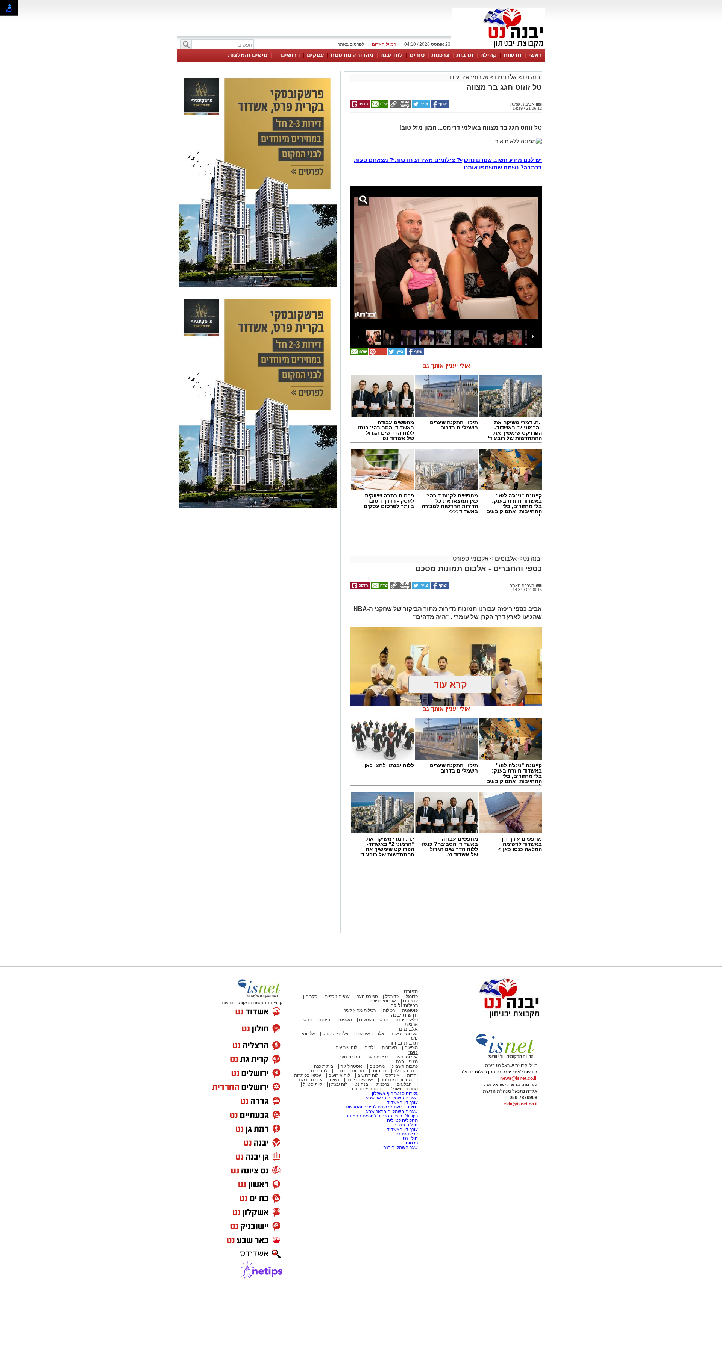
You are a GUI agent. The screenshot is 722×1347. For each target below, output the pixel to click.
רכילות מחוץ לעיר (360, 1010)
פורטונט (378, 1070)
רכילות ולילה (404, 1005)
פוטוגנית (410, 1010)
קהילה (488, 55)
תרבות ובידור (403, 1043)
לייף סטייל (312, 1084)
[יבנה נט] (494, 1018)
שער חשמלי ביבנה (400, 1147)
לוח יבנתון (338, 1084)
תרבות (464, 55)
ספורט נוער (367, 996)
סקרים (311, 996)
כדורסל (392, 996)
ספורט (411, 992)
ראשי (535, 55)
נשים (334, 1079)
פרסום (411, 1143)
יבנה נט (532, 77)
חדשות (513, 55)
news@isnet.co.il (518, 1078)
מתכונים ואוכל (404, 1089)
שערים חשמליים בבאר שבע (391, 1098)
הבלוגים (404, 1084)
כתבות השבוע (405, 1066)
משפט (346, 1019)
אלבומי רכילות (404, 1033)
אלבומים (506, 77)
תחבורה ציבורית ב (367, 1089)
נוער (413, 1052)
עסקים (315, 55)
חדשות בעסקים (373, 1019)
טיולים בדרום (405, 1125)
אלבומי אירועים (469, 77)
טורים (417, 55)
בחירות (326, 1019)
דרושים (290, 55)
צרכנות (440, 55)
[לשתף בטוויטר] (420, 106)
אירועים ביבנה (359, 1079)
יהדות (412, 1075)
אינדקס (392, 1075)
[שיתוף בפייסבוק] (439, 106)
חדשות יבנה (404, 1015)
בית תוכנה (323, 1066)
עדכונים (410, 1001)
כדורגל (412, 996)
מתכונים (377, 1066)
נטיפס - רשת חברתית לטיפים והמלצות (382, 1107)
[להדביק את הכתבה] (377, 354)
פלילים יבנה (407, 1019)
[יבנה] (498, 48)
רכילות (389, 1010)
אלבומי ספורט (470, 558)
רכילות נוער (377, 1057)
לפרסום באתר (351, 44)
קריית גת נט (407, 1134)
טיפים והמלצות (247, 55)
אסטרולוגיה (351, 1066)
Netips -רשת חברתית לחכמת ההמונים (381, 1116)
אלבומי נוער (407, 1057)
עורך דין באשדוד (402, 1102)
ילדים (369, 1047)
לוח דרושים (367, 1075)
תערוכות (389, 1047)
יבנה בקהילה (405, 1070)
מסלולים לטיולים (402, 1120)
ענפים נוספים (337, 996)
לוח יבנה (391, 55)
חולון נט (410, 1138)
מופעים (411, 1047)
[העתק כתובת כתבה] (399, 106)
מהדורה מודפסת (352, 55)
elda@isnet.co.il (520, 1104)
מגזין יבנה (407, 1061)
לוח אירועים (346, 1047)
